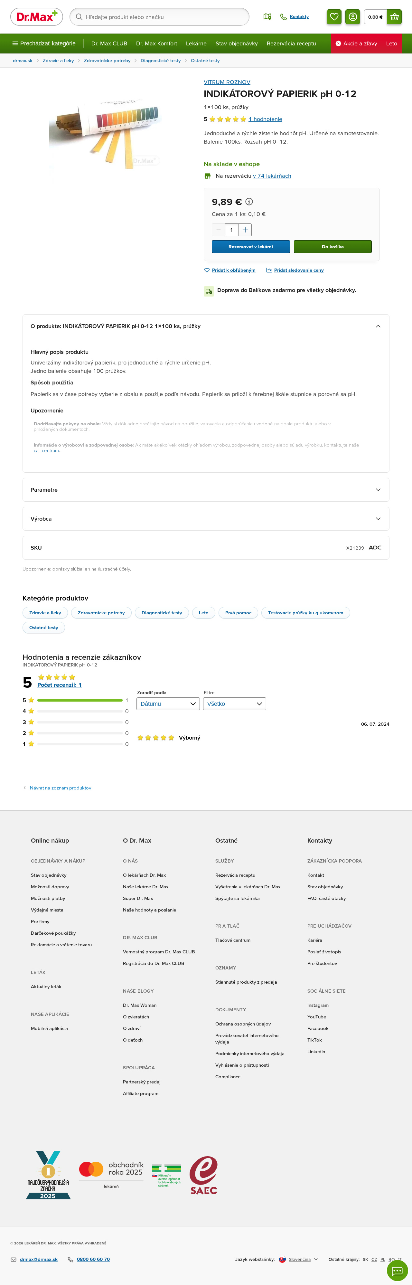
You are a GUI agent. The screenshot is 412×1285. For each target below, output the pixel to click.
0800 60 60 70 (93, 1259)
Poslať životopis (324, 951)
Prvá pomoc (238, 612)
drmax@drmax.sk (39, 1259)
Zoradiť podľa (151, 692)
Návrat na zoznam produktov (60, 787)
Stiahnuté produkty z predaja (246, 982)
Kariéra (314, 940)
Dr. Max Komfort (156, 43)
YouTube (316, 1016)
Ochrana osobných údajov (243, 1023)
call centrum (46, 450)
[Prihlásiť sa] (352, 16)
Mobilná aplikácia (49, 1028)
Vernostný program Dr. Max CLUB (159, 951)
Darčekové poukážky (53, 933)
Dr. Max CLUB (109, 43)
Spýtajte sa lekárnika (237, 898)
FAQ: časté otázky (326, 898)
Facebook (318, 1028)
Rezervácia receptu (291, 43)
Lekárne (196, 43)
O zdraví (131, 1028)
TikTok (314, 1040)
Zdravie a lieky (45, 612)
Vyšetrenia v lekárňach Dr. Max (247, 886)
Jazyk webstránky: (255, 1259)
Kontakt (315, 875)
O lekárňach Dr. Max (144, 875)
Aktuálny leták (46, 986)
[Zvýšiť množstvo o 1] (245, 229)
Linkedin (316, 1051)
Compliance (227, 1076)
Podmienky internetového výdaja (250, 1053)
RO (392, 1259)
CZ (374, 1259)
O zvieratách (136, 1016)
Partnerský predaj (142, 1081)
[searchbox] (159, 17)
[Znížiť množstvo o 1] (218, 229)
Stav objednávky (237, 43)
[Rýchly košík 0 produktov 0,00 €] (394, 16)
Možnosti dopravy (50, 886)
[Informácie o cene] (249, 201)
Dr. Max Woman (139, 1005)
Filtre (209, 692)
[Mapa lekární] (267, 17)
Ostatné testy (43, 627)
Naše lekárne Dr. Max (145, 886)
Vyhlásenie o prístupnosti (242, 1065)
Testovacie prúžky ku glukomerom (305, 612)
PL (382, 1259)
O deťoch (133, 1040)
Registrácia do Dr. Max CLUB (153, 963)
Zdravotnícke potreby (101, 612)
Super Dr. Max (138, 898)
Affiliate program (140, 1093)
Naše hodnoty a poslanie (149, 909)
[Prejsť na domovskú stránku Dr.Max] (36, 17)
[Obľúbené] (334, 16)
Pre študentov (322, 963)
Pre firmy (40, 921)
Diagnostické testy (162, 612)
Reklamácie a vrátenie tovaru (61, 944)
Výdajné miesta (47, 909)
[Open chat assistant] (397, 1270)
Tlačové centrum (232, 940)
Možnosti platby (48, 898)
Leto (204, 612)
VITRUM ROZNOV (227, 82)
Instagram (318, 1005)
